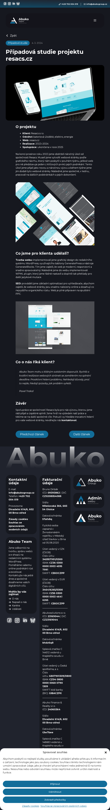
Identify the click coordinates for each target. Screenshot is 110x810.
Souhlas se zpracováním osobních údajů (64, 806)
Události (16, 609)
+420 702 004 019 (69, 4)
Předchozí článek (32, 434)
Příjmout (55, 784)
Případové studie (18, 43)
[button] (105, 752)
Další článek (81, 434)
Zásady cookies (30, 806)
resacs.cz (34, 140)
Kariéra (16, 605)
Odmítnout (55, 791)
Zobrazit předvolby (55, 799)
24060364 (54, 709)
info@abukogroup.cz (96, 4)
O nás (15, 598)
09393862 (54, 492)
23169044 (54, 616)
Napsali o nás (19, 602)
